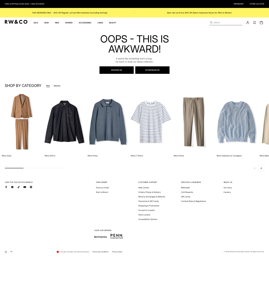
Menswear (116, 70)
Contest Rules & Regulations (193, 201)
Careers (227, 192)
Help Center (143, 187)
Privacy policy (117, 252)
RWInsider (238, 4)
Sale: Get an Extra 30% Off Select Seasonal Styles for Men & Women (199, 13)
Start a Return (102, 192)
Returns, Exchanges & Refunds (151, 196)
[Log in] (247, 22)
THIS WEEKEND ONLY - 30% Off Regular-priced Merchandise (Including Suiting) (69, 13)
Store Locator (257, 4)
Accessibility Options (147, 219)
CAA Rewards (187, 192)
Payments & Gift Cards (148, 201)
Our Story (228, 187)
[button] (36, 22)
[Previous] (255, 168)
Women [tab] (57, 86)
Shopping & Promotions (148, 205)
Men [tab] (48, 86)
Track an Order (102, 187)
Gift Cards (185, 196)
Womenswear (152, 70)
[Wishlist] (254, 22)
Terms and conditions (100, 252)
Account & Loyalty (146, 210)
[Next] (261, 168)
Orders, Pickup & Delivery (149, 192)
